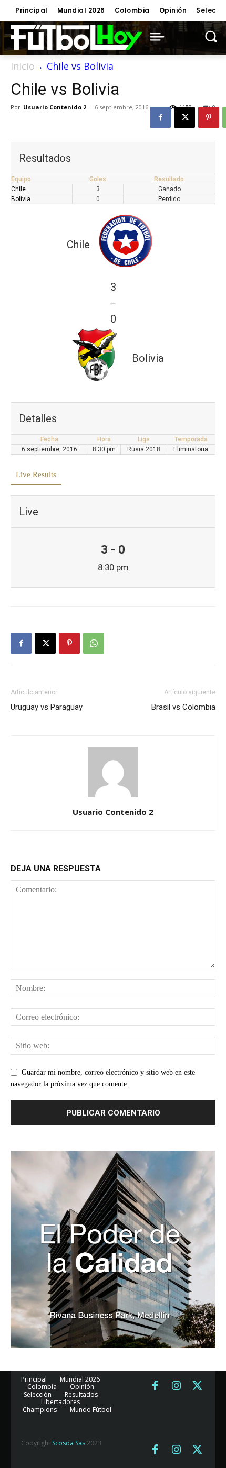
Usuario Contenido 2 (54, 107)
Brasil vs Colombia (183, 707)
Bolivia (20, 199)
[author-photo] (113, 797)
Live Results (36, 474)
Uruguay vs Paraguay (47, 707)
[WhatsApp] (93, 643)
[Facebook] (160, 117)
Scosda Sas (68, 1443)
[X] (184, 117)
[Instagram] (176, 1386)
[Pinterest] (208, 117)
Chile (18, 189)
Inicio (23, 66)
